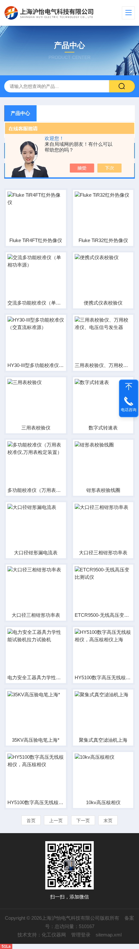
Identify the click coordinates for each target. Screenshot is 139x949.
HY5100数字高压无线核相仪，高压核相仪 (35, 802)
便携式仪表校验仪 (103, 302)
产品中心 (20, 113)
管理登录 (81, 934)
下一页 (83, 820)
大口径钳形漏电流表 (36, 552)
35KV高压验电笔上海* (35, 740)
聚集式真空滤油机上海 (103, 740)
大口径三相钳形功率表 (103, 552)
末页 (107, 820)
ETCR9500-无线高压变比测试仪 (103, 615)
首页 (31, 820)
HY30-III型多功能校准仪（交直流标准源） (35, 365)
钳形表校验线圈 (103, 490)
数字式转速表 (103, 427)
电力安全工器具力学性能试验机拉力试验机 (35, 677)
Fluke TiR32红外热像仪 (103, 240)
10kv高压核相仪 (103, 802)
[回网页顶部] (129, 386)
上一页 (56, 820)
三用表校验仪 (35, 427)
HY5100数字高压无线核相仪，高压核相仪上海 (103, 677)
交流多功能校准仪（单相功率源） (35, 302)
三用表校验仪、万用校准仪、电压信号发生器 (103, 365)
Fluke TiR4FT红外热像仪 (35, 240)
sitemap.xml (109, 934)
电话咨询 (128, 410)
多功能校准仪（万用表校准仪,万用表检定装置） (35, 490)
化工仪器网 (54, 934)
